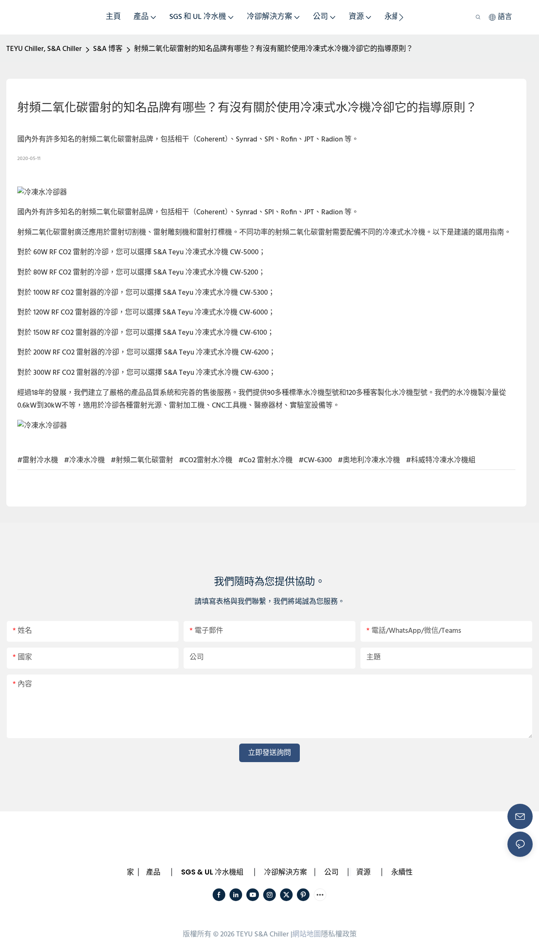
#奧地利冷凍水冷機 (369, 460)
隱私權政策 (339, 934)
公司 (331, 872)
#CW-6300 (315, 460)
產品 (153, 872)
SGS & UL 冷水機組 (212, 872)
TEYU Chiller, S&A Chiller (44, 49)
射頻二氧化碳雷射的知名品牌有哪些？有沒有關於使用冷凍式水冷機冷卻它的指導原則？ (273, 49)
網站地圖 (306, 934)
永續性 (402, 872)
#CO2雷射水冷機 (205, 460)
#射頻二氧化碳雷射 (142, 460)
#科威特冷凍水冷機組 (440, 460)
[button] (401, 17)
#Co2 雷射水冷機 (265, 460)
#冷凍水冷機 (84, 460)
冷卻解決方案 (285, 872)
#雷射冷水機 (37, 460)
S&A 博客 (108, 49)
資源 (363, 872)
